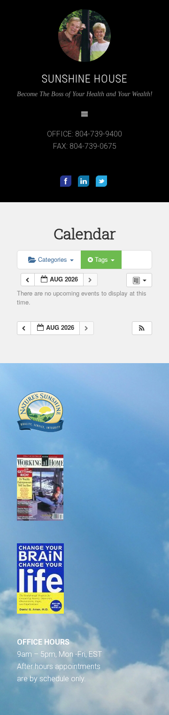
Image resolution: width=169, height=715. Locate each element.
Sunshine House (85, 78)
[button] (141, 328)
